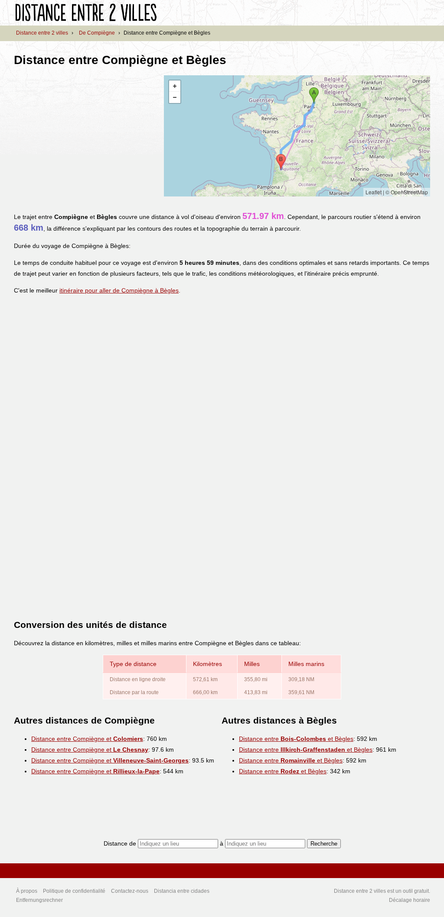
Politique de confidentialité (74, 891)
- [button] (174, 97)
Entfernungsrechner (39, 900)
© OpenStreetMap (406, 192)
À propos (26, 891)
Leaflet (374, 192)
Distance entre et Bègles (296, 738)
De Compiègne (97, 33)
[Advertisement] (87, 135)
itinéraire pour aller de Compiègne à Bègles (119, 290)
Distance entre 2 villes (42, 33)
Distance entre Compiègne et (87, 738)
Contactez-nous (129, 891)
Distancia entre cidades (181, 891)
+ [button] (174, 86)
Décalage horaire (409, 900)
